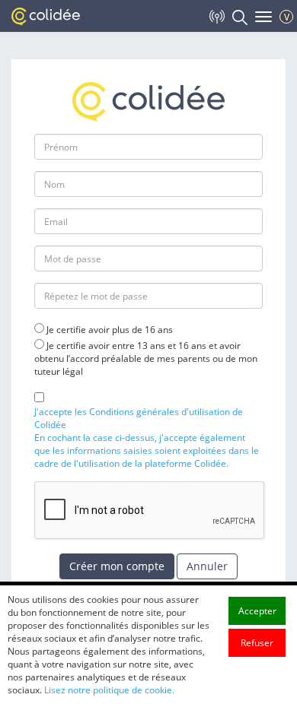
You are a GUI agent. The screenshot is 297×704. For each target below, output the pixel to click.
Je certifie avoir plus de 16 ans (109, 329)
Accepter (257, 610)
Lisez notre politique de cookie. (109, 689)
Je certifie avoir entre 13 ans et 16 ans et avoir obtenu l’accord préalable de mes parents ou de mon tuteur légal (145, 358)
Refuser (257, 642)
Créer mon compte (116, 566)
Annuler (207, 566)
